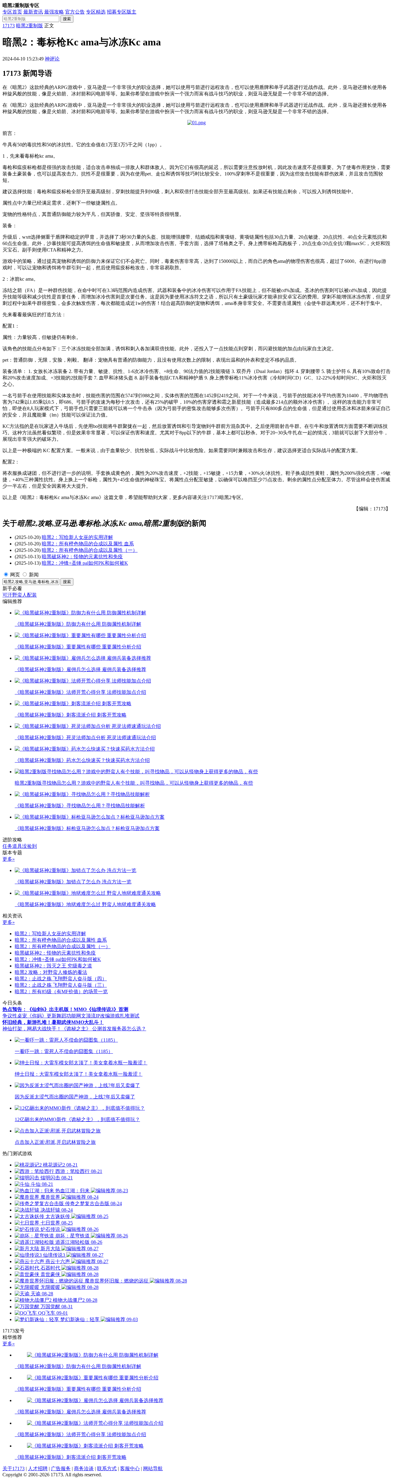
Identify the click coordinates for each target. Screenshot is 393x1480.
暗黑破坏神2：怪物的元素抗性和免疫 (82, 556)
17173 (8, 25)
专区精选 (96, 11)
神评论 (52, 58)
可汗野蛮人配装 (19, 595)
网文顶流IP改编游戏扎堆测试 (107, 1015)
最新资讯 (33, 11)
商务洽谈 (84, 1468)
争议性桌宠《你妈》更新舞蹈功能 (39, 1015)
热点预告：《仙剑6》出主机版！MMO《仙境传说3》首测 (65, 1009)
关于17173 (13, 1468)
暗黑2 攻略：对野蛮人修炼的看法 (51, 972)
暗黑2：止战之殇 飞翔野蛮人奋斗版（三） (61, 985)
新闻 (34, 574)
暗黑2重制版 (29, 25)
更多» (8, 859)
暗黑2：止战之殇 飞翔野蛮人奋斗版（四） (61, 978)
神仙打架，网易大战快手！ (31, 1028)
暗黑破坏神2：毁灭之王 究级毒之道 (53, 965)
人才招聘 (38, 1468)
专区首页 (12, 11)
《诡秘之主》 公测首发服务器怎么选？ (103, 1028)
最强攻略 (54, 11)
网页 (15, 574)
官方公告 (75, 11)
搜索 (67, 19)
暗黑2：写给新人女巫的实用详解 (77, 537)
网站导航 (153, 1468)
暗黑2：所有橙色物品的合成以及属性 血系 (88, 543)
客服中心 (130, 1468)
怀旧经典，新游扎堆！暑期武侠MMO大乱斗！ (53, 1022)
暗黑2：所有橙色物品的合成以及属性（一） (90, 550)
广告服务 (61, 1468)
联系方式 (107, 1468)
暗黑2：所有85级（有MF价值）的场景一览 (61, 991)
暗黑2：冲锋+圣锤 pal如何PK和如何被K (85, 563)
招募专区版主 (121, 11)
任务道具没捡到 (19, 846)
